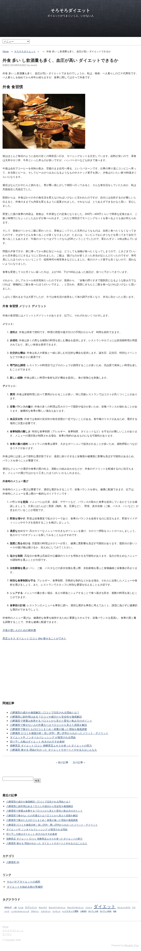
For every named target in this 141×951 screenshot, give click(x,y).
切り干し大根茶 (105, 911)
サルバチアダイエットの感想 (23, 881)
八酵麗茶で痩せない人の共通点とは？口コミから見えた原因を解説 (48, 725)
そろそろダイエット (70, 10)
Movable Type (131, 945)
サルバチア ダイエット (57, 907)
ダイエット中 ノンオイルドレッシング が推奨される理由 (43, 737)
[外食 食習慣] (44, 147)
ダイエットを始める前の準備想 (25, 886)
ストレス (88, 907)
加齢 (114, 911)
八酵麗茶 (83, 911)
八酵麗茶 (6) (12, 862)
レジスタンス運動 (70, 911)
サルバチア (43, 907)
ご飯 (15, 907)
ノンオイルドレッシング (20, 911)
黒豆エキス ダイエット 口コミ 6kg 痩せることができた (34, 638)
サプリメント (31, 907)
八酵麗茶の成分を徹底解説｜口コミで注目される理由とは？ (44, 712)
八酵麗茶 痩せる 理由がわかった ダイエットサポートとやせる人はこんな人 (53, 749)
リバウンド (56, 911)
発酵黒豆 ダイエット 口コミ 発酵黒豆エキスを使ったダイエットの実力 (51, 745)
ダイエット (105, 906)
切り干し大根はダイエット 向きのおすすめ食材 (37, 741)
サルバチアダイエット (75, 907)
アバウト (7, 934)
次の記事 (78, 762)
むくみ (20, 907)
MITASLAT (8, 907)
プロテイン (35, 911)
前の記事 (63, 762)
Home (6, 51)
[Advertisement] (70, 670)
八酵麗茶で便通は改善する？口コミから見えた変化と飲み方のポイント (51, 720)
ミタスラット (46, 911)
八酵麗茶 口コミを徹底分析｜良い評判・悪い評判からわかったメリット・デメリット (59, 733)
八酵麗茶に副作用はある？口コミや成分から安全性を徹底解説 (46, 716)
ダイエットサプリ (124, 907)
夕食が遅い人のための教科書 (19, 630)
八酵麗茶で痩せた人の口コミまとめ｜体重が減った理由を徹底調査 (48, 729)
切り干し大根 (93, 911)
